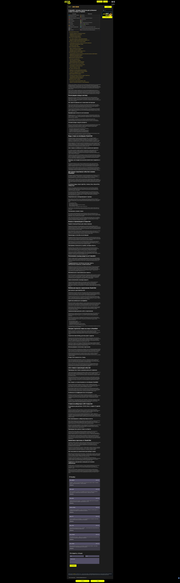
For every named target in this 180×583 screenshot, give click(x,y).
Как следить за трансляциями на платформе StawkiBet (78, 71)
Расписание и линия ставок (74, 45)
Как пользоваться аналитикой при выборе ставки (77, 80)
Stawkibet (113, 4)
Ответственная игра (72, 577)
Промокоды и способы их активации (75, 49)
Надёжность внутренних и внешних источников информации (79, 82)
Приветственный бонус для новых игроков (76, 48)
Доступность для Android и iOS (75, 59)
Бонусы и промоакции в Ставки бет (74, 46)
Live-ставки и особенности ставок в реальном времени (78, 38)
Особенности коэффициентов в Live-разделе (77, 72)
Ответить (72, 485)
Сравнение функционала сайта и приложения (77, 61)
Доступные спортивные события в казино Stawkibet (77, 41)
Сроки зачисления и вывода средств (75, 56)
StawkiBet (74, 573)
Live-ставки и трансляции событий (74, 68)
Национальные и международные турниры (76, 44)
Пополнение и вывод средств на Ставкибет (76, 52)
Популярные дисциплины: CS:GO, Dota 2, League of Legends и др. (80, 75)
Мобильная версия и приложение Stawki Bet (76, 57)
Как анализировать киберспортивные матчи (77, 76)
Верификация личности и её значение (76, 34)
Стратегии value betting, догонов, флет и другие (77, 64)
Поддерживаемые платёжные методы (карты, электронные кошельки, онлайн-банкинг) (83, 53)
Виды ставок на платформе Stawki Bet (75, 37)
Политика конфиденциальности (81, 577)
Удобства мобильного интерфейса (75, 60)
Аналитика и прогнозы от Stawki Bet (74, 79)
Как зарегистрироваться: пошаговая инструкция (77, 33)
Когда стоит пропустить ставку (75, 67)
